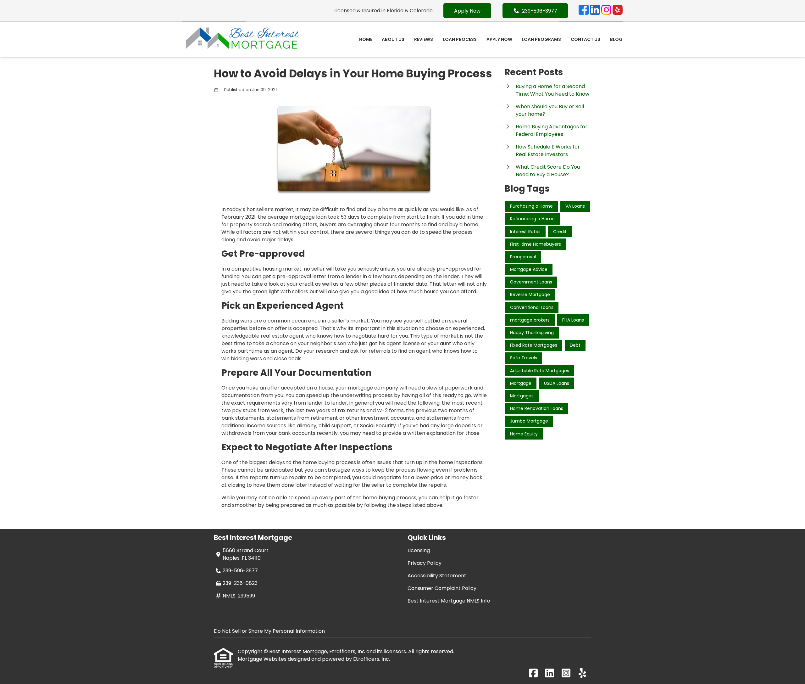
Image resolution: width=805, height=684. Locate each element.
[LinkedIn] (595, 11)
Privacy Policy (424, 563)
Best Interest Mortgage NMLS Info (449, 600)
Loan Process (460, 39)
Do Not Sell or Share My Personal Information (269, 631)
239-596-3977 (539, 10)
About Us (393, 39)
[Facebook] (584, 11)
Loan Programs (541, 39)
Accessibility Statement (437, 575)
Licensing (419, 550)
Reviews (423, 39)
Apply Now (467, 10)
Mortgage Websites (263, 659)
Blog (616, 39)
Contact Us (585, 39)
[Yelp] (618, 11)
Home (365, 39)
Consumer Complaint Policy (442, 588)
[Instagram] (606, 11)
